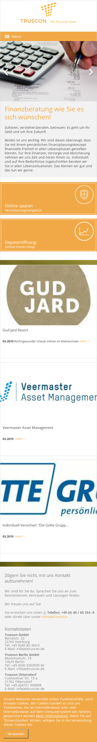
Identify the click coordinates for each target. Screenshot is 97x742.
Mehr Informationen (52, 716)
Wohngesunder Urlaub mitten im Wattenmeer (46, 341)
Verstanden (16, 734)
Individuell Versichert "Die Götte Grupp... (36, 525)
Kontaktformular (55, 616)
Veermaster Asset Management (28, 427)
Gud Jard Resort (15, 330)
